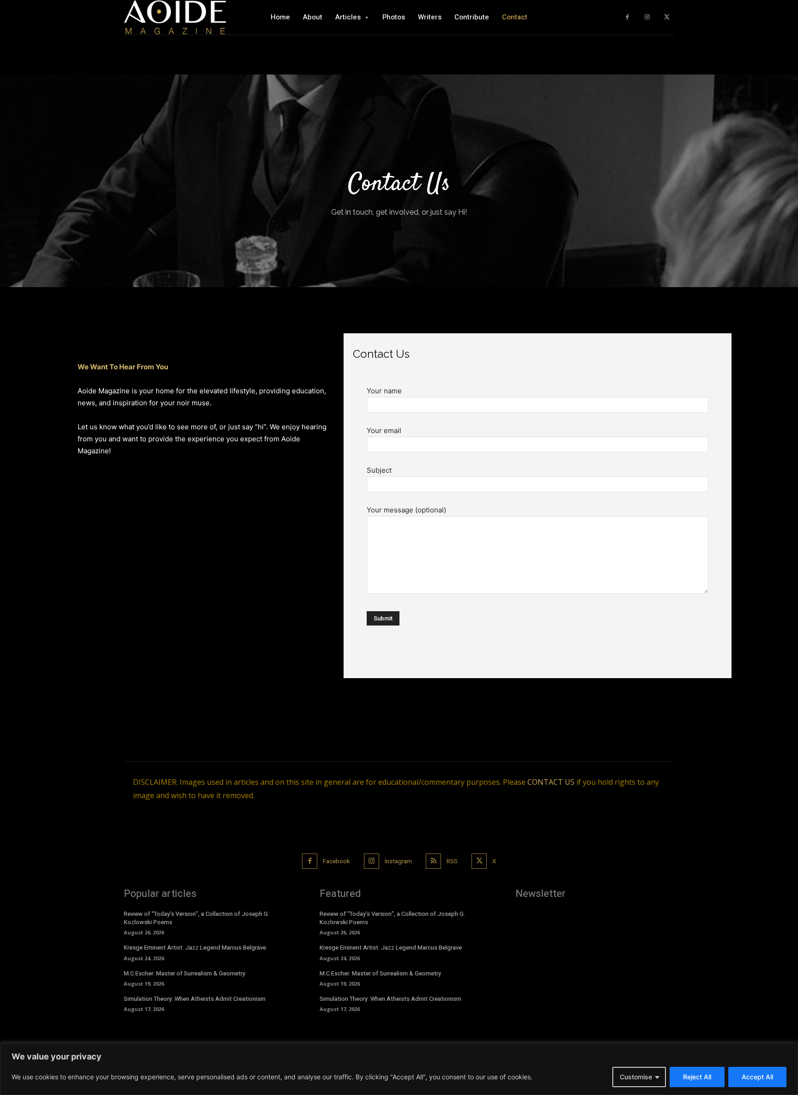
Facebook (336, 861)
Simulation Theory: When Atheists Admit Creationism (195, 998)
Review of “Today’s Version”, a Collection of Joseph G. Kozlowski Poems (196, 918)
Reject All (697, 1077)
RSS (452, 861)
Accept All (757, 1077)
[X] (666, 17)
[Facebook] (627, 17)
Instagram (398, 861)
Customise (636, 1077)
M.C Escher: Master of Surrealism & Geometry (184, 973)
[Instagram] (647, 17)
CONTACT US (550, 782)
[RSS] (433, 861)
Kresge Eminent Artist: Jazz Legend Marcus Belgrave (195, 947)
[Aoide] (175, 17)
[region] (399, 1069)
